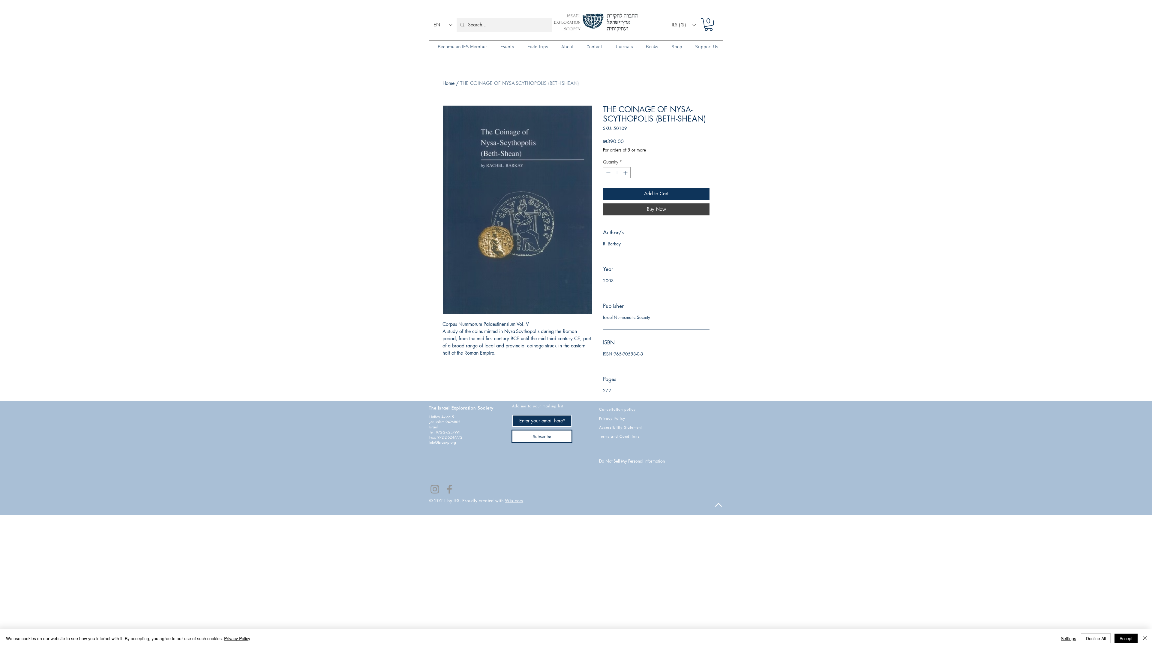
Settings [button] (1068, 638)
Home (448, 83)
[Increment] (626, 172)
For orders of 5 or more (624, 150)
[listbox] (684, 25)
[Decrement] (607, 172)
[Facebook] (449, 489)
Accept (1126, 638)
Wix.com (514, 500)
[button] (684, 25)
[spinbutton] (616, 172)
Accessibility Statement (620, 427)
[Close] (1144, 638)
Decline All (1096, 638)
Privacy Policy (237, 638)
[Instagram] (435, 489)
